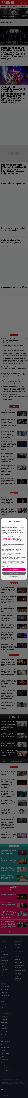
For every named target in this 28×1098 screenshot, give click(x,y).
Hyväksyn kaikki (14, 569)
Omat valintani (14, 573)
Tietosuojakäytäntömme (14, 576)
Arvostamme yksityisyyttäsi (9, 527)
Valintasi (22, 527)
